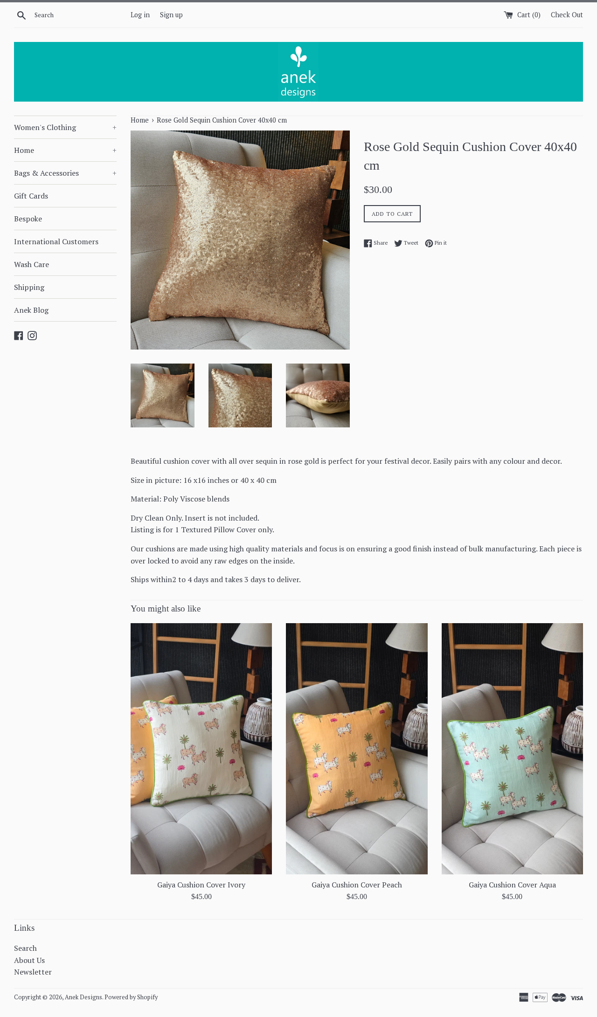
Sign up (171, 14)
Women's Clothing (65, 127)
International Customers (56, 241)
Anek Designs (83, 997)
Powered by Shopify (131, 997)
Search (25, 948)
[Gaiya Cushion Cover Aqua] (512, 748)
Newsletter (33, 972)
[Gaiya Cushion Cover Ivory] (201, 748)
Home (65, 150)
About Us (29, 960)
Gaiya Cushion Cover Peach (357, 885)
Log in (140, 14)
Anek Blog (31, 310)
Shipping (29, 287)
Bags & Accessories (65, 173)
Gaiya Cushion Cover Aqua (512, 885)
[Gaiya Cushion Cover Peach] (356, 748)
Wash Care (31, 264)
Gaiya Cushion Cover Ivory (201, 885)
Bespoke (28, 218)
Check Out (567, 14)
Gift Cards (31, 196)
